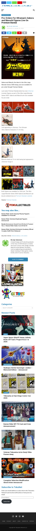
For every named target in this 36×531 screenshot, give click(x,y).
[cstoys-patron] (13, 299)
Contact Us (25, 521)
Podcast (9, 521)
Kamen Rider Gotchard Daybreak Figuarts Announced (14, 219)
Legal (19, 521)
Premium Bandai (11, 200)
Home (3, 521)
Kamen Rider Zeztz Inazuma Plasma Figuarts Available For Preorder (15, 214)
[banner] (12, 285)
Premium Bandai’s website (24, 196)
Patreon (32, 521)
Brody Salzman (13, 26)
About (14, 521)
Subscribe (7, 501)
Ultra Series (23, 235)
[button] (6, 108)
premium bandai (16, 235)
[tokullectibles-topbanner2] (18, 207)
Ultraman (30, 91)
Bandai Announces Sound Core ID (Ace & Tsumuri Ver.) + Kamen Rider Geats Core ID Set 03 (17, 225)
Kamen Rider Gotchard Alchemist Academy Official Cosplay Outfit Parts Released (17, 230)
